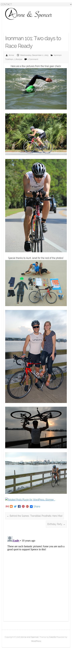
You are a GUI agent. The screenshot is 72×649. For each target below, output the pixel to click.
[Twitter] (15, 506)
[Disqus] (36, 577)
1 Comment (33, 59)
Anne (11, 55)
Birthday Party (56, 524)
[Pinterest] (23, 506)
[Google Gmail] (7, 506)
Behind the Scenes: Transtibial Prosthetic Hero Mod (34, 516)
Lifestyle (18, 59)
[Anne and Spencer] (28, 14)
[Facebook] (19, 506)
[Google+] (27, 506)
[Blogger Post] (11, 506)
